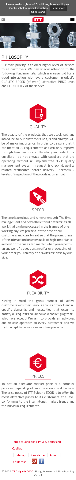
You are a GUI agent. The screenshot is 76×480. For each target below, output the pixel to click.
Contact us (19, 462)
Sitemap (21, 455)
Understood (38, 12)
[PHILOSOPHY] (38, 20)
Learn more (58, 8)
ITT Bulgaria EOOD (22, 471)
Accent (54, 455)
